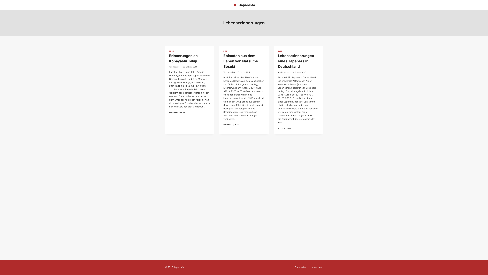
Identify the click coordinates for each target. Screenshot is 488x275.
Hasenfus (176, 67)
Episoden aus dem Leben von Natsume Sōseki (240, 61)
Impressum (316, 267)
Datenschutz (301, 267)
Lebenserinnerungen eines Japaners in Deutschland (296, 61)
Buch (171, 51)
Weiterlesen (177, 112)
